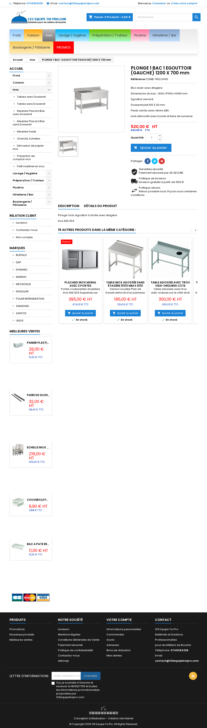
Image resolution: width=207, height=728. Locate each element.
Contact (163, 619)
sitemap (63, 661)
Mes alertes (114, 655)
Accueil (16, 68)
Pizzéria (18, 187)
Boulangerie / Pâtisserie (22, 203)
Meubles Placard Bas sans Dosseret (29, 122)
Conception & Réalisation (90, 718)
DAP (18, 262)
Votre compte (119, 619)
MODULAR (22, 291)
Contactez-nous (26, 230)
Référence (138, 79)
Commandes (115, 634)
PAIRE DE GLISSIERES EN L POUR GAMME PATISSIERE (38, 395)
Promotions (17, 629)
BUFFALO (21, 255)
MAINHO (20, 277)
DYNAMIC (21, 270)
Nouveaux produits (22, 634)
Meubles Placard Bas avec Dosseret (29, 112)
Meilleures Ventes (25, 331)
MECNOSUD (23, 284)
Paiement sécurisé (70, 645)
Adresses (113, 645)
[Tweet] (155, 161)
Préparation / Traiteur (28, 180)
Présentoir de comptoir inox (24, 157)
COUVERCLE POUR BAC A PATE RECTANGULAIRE (38, 499)
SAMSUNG (22, 306)
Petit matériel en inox (30, 166)
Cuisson (18, 83)
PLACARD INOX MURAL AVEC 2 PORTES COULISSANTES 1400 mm (80, 285)
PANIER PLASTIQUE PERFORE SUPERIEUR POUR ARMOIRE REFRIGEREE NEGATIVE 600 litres (38, 342)
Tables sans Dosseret (31, 104)
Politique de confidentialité (75, 650)
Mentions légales (69, 634)
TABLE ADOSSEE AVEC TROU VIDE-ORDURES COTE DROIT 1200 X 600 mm (170, 285)
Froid (16, 75)
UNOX (19, 320)
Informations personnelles (124, 629)
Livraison (21, 223)
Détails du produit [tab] (100, 206)
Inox (16, 90)
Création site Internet (120, 718)
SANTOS (20, 313)
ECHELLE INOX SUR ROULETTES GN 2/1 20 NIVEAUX (38, 447)
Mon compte (24, 237)
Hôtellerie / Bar (23, 195)
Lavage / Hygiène (25, 173)
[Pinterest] (162, 161)
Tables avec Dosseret (31, 97)
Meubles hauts (26, 131)
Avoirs (111, 640)
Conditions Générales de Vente (78, 640)
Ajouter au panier (150, 147)
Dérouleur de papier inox (28, 147)
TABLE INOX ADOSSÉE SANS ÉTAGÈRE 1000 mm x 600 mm (125, 285)
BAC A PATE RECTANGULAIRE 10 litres (38, 544)
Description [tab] (68, 206)
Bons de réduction (119, 650)
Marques (17, 248)
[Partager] (148, 161)
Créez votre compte (184, 3)
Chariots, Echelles (28, 139)
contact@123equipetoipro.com (79, 3)
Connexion (159, 3)
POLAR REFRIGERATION (29, 299)
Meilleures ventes (21, 640)
